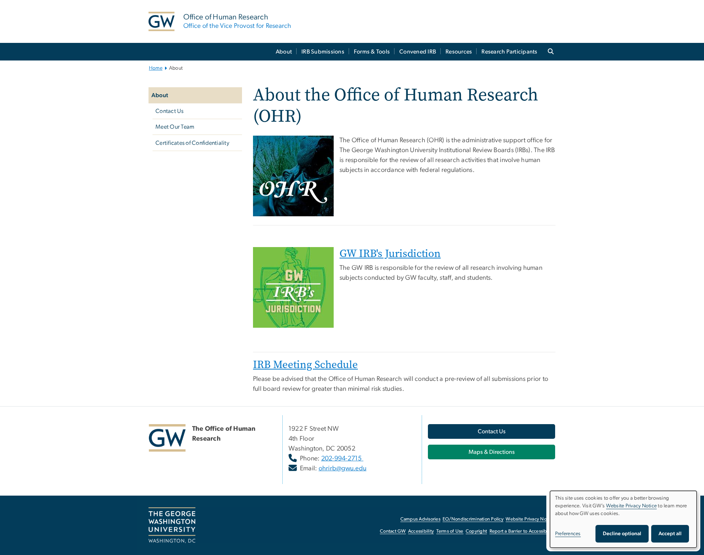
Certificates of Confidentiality (192, 143)
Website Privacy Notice (530, 519)
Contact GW (393, 531)
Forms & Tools (372, 52)
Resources (458, 52)
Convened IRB (417, 52)
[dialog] (623, 519)
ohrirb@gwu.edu (343, 468)
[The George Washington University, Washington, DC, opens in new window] (171, 525)
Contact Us (169, 111)
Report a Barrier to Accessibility (521, 531)
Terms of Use (449, 531)
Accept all (670, 533)
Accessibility (421, 531)
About (284, 52)
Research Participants (509, 52)
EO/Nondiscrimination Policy (473, 519)
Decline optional (622, 533)
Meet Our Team (174, 127)
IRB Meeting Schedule (305, 364)
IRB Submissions (322, 52)
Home (155, 68)
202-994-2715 (342, 458)
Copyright (476, 531)
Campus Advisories (420, 519)
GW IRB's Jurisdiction (390, 253)
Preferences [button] (568, 533)
